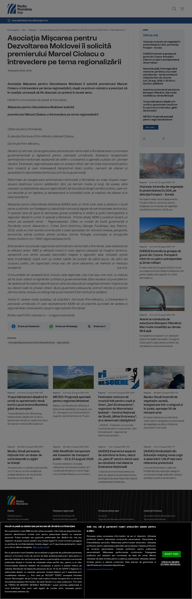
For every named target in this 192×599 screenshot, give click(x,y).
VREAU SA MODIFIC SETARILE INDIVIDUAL (170, 563)
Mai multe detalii (41, 547)
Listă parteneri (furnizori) (100, 569)
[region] (96, 560)
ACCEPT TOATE (172, 554)
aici (27, 576)
